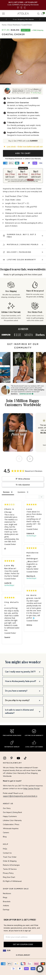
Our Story (7, 808)
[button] (39, 19)
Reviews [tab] (6, 492)
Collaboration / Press (11, 824)
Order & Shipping (9, 861)
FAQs (5, 849)
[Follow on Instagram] (4, 758)
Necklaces (7, 893)
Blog (5, 837)
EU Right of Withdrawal (12, 881)
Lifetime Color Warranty (12, 820)
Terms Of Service (10, 869)
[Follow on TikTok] (25, 758)
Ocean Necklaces (14, 25)
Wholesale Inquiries (11, 828)
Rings (5, 897)
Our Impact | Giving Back (12, 812)
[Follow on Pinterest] (11, 758)
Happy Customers (10, 816)
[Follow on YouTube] (18, 758)
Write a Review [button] (24, 479)
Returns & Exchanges (11, 865)
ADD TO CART (23, 153)
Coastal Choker (27, 25)
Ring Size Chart (9, 877)
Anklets (6, 905)
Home (4, 25)
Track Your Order (9, 857)
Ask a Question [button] (24, 485)
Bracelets (6, 901)
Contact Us (7, 853)
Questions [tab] (21, 492)
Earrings (6, 909)
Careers (6, 832)
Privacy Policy (8, 873)
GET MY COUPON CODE (23, 944)
